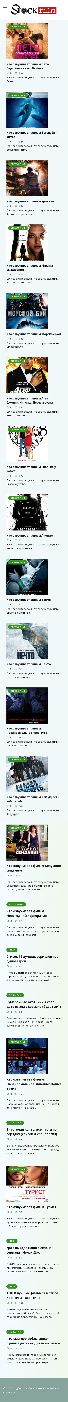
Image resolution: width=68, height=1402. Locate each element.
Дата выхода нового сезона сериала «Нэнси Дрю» (28, 1250)
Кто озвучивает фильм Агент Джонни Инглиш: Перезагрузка (29, 400)
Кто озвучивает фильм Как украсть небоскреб (32, 799)
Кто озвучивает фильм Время (28, 600)
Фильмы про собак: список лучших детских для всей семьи (33, 1340)
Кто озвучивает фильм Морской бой (33, 334)
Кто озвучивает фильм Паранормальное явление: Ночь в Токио (34, 1084)
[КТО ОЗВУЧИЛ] (27, 57)
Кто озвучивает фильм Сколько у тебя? (31, 469)
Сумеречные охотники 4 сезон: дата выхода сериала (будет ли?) (33, 1004)
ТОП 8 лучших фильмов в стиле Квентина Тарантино (32, 1295)
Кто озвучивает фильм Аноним (29, 535)
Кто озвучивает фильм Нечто (28, 664)
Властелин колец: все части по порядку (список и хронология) (31, 1131)
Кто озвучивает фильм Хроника (30, 201)
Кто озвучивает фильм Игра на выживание (29, 268)
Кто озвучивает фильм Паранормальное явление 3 (26, 731)
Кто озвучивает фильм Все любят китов (31, 135)
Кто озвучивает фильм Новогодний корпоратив (26, 913)
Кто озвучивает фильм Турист (31, 1207)
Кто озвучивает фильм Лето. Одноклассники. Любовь (28, 66)
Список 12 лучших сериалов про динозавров (32, 958)
